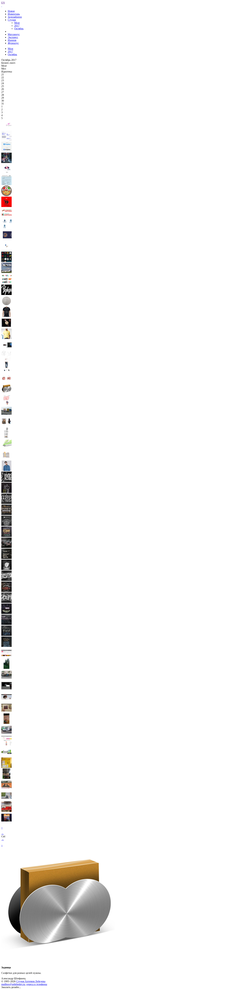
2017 (16, 25)
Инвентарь (14, 14)
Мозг (17, 22)
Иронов (12, 40)
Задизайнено (15, 17)
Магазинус (14, 34)
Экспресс (13, 37)
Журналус (13, 43)
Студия (12, 19)
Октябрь (18, 28)
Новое (11, 11)
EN (3, 2)
